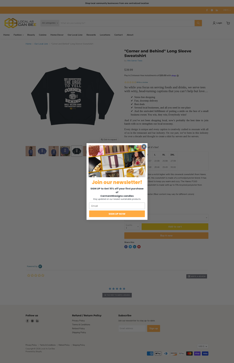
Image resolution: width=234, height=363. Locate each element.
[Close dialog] (144, 146)
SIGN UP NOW (117, 213)
